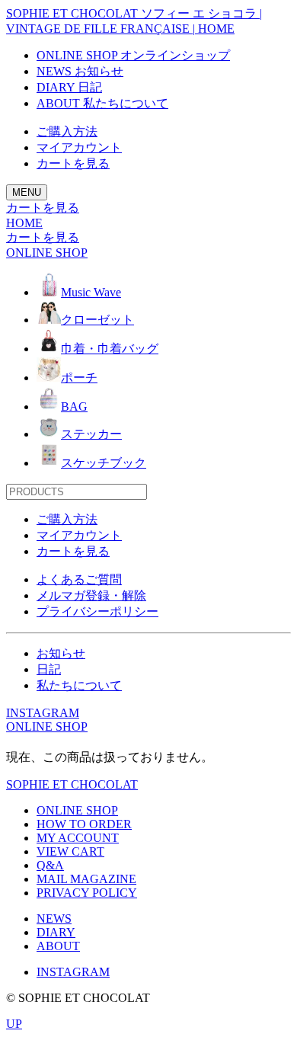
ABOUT (58, 945)
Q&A (50, 865)
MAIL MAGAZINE (86, 878)
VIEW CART (70, 851)
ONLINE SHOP (47, 726)
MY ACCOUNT (78, 837)
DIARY (56, 932)
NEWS (54, 918)
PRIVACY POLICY (87, 892)
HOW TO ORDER (84, 824)
